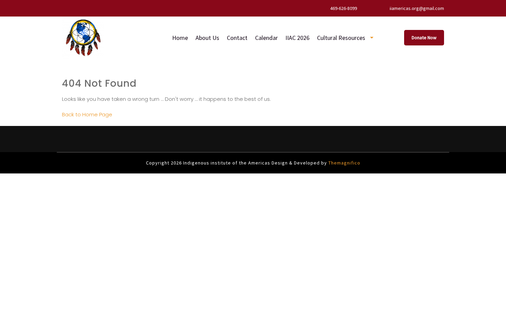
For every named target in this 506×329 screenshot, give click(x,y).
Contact (237, 38)
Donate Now (424, 37)
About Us (207, 38)
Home (180, 38)
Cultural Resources (341, 38)
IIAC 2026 (297, 38)
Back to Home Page (87, 114)
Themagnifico (343, 163)
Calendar (266, 38)
